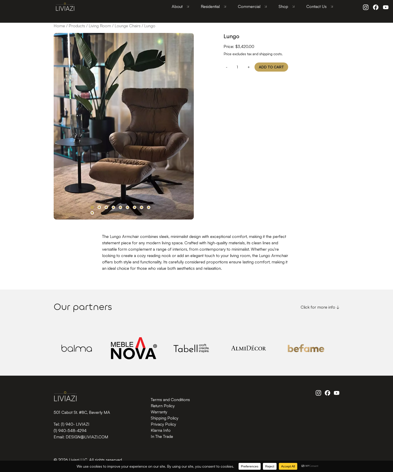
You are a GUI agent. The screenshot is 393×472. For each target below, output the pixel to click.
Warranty (159, 411)
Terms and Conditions (170, 399)
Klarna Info (161, 430)
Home (59, 25)
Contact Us (316, 6)
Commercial (249, 6)
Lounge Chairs (128, 25)
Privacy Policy (163, 424)
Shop (283, 6)
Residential (210, 6)
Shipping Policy (164, 417)
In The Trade (162, 436)
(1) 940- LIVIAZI (75, 424)
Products (77, 25)
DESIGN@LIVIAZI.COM (87, 436)
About (177, 6)
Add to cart (271, 67)
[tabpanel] (124, 126)
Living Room (100, 25)
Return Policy (163, 405)
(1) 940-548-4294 (70, 430)
